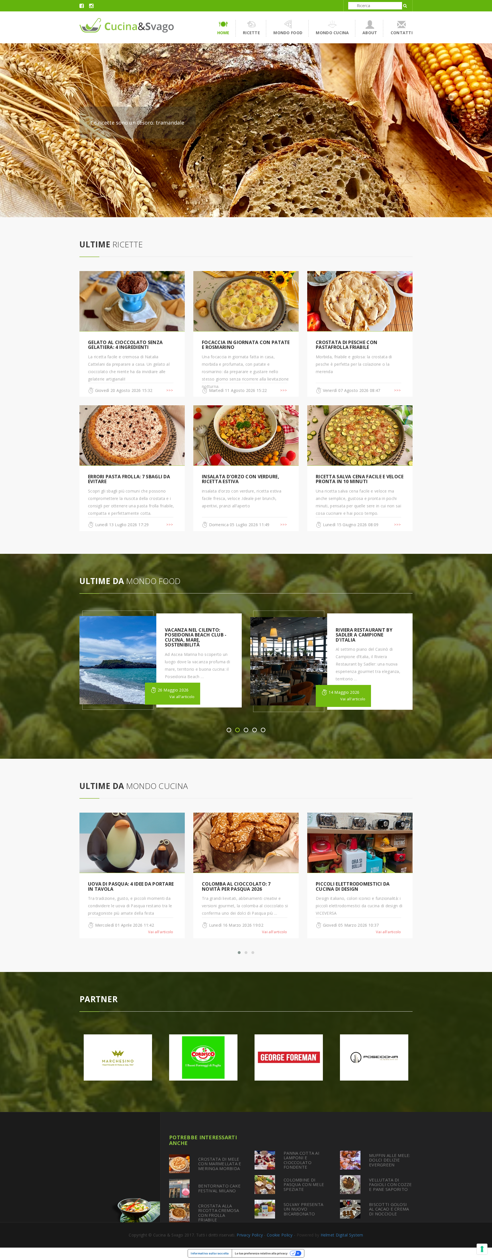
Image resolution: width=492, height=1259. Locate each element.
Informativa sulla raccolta (210, 1253)
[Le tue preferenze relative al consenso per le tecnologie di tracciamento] (482, 1249)
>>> (169, 390)
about (369, 32)
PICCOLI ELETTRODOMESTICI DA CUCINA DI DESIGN (239, 886)
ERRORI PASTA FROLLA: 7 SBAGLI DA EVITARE (129, 479)
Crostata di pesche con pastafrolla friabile (346, 345)
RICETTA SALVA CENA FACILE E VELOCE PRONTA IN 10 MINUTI (360, 479)
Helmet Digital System (342, 1235)
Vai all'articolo (181, 698)
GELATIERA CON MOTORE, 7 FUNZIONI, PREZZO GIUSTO (348, 886)
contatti (402, 32)
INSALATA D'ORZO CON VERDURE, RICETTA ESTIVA (240, 479)
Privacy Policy (250, 1235)
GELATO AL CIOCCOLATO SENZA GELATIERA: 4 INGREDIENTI (125, 345)
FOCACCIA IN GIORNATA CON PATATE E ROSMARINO (246, 345)
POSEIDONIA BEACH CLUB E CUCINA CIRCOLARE (367, 632)
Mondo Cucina (332, 32)
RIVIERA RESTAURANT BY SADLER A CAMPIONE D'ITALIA (193, 635)
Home (223, 32)
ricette (251, 32)
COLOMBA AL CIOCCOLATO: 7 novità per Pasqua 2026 (122, 886)
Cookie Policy (280, 1235)
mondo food (287, 32)
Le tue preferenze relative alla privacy (261, 1253)
